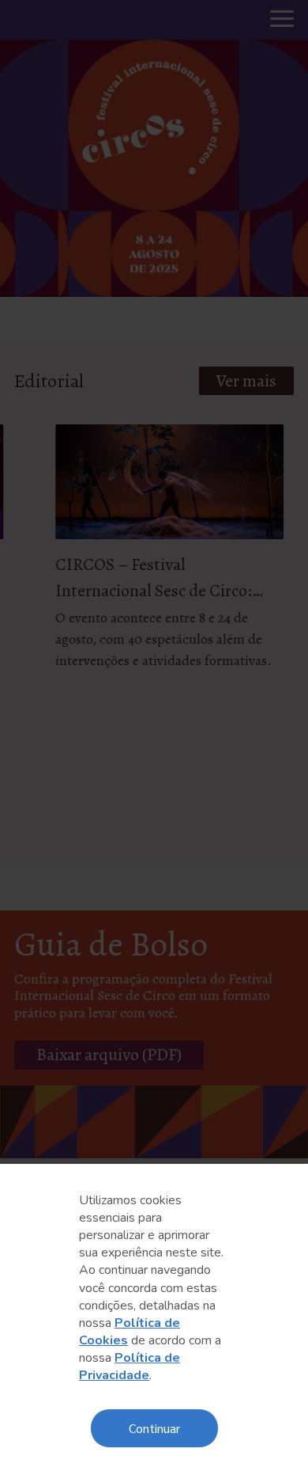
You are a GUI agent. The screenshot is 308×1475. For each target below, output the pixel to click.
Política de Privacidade (129, 1366)
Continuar (154, 1428)
